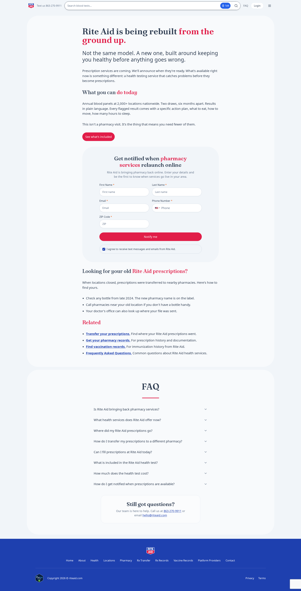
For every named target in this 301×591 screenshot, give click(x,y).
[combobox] (156, 208)
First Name (106, 185)
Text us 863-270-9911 (49, 5)
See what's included (98, 137)
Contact (230, 560)
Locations (109, 560)
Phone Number (162, 201)
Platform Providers (209, 560)
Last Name (159, 185)
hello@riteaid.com (154, 515)
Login (257, 5)
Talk (227, 5)
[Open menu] (269, 6)
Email (103, 201)
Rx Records (162, 560)
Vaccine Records (183, 560)
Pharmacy (126, 560)
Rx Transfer (143, 560)
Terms (262, 578)
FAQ (245, 5)
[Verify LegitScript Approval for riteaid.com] (39, 578)
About (82, 560)
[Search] (236, 6)
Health (94, 560)
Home (69, 560)
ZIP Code (105, 217)
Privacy (250, 578)
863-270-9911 (172, 511)
